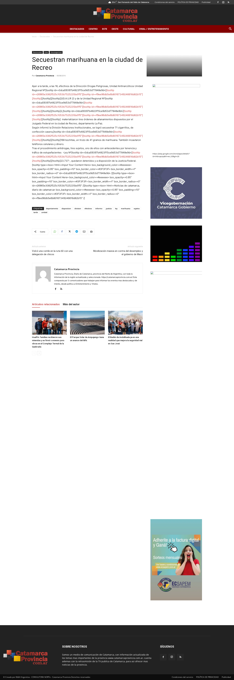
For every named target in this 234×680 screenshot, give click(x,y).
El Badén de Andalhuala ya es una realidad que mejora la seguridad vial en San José (125, 340)
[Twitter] (69, 231)
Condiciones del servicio (165, 2)
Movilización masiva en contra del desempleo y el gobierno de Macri (118, 253)
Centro (93, 28)
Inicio (34, 36)
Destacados (77, 28)
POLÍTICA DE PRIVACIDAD (188, 2)
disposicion (66, 208)
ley (116, 208)
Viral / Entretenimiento (154, 28)
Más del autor (71, 304)
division (77, 208)
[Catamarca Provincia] (117, 15)
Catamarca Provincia (45, 75)
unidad (44, 212)
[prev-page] (34, 353)
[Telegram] (76, 231)
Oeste (115, 28)
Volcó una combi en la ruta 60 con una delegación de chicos (52, 253)
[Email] (84, 231)
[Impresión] (91, 231)
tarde (35, 212)
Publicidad (206, 2)
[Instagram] (223, 2)
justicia (109, 208)
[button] (230, 29)
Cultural (129, 28)
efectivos (88, 208)
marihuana (125, 208)
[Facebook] (218, 2)
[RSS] (228, 2)
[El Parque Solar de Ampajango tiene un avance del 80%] (87, 323)
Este (104, 28)
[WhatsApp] (54, 231)
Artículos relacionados (46, 304)
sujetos (137, 208)
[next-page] (39, 353)
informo (98, 208)
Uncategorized (56, 52)
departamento (52, 208)
